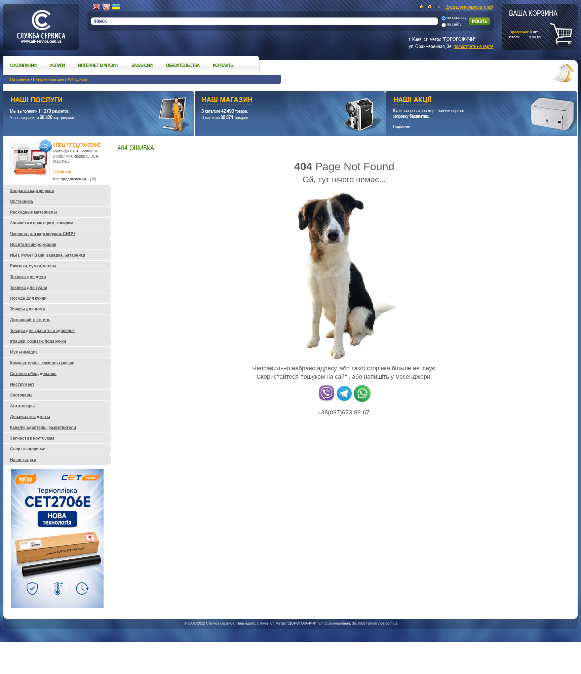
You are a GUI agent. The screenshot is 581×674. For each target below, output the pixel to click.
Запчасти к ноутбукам (32, 438)
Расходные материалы (33, 212)
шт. (533, 24)
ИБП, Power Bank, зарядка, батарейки (47, 255)
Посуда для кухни (28, 298)
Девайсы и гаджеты (30, 416)
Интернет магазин (98, 65)
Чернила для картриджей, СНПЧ (42, 233)
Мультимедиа (24, 352)
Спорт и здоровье (27, 449)
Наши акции (472, 100)
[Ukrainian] (116, 7)
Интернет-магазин (48, 79)
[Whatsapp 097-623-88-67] (362, 401)
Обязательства (182, 65)
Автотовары (22, 406)
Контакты (223, 65)
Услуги (57, 65)
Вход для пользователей (470, 6)
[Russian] (106, 7)
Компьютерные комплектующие (42, 363)
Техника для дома (28, 276)
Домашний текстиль (30, 319)
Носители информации (33, 244)
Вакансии (141, 65)
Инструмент (22, 384)
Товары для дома (27, 309)
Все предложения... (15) (74, 179)
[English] (96, 7)
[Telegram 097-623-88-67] (344, 401)
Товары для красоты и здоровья (42, 330)
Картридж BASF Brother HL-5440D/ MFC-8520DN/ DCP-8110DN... (76, 156)
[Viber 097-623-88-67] (326, 401)
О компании (23, 65)
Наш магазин (278, 100)
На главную (20, 79)
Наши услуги (90, 100)
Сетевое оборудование (33, 373)
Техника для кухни (28, 287)
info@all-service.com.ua (377, 623)
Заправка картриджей (32, 190)
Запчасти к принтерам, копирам (41, 223)
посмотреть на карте (474, 46)
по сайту (454, 24)
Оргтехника (21, 201)
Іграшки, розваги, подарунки (38, 341)
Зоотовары (21, 395)
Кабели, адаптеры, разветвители (43, 427)
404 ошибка (77, 79)
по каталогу (457, 17)
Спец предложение (77, 145)
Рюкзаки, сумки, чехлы (33, 266)
